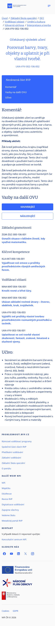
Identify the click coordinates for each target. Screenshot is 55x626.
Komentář (10, 87)
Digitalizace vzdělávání (13, 504)
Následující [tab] (27, 216)
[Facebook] (4, 553)
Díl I (42, 18)
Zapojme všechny (10, 509)
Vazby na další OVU (16, 92)
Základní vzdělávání (11, 457)
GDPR (15, 610)
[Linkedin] (18, 553)
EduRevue (7, 493)
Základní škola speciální (24, 18)
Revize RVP (7, 499)
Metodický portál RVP (12, 520)
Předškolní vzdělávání (12, 452)
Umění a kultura (36, 21)
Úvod (5, 18)
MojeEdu (6, 488)
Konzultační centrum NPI (14, 539)
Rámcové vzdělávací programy (17, 441)
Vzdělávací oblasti (14, 21)
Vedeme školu (8, 515)
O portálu (6, 468)
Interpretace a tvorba (39, 25)
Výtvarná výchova (14, 25)
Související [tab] (28, 206)
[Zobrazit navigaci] (49, 6)
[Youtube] (11, 553)
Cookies (5, 610)
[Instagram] (32, 553)
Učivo (8, 97)
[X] (25, 553)
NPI (3, 482)
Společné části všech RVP (14, 446)
